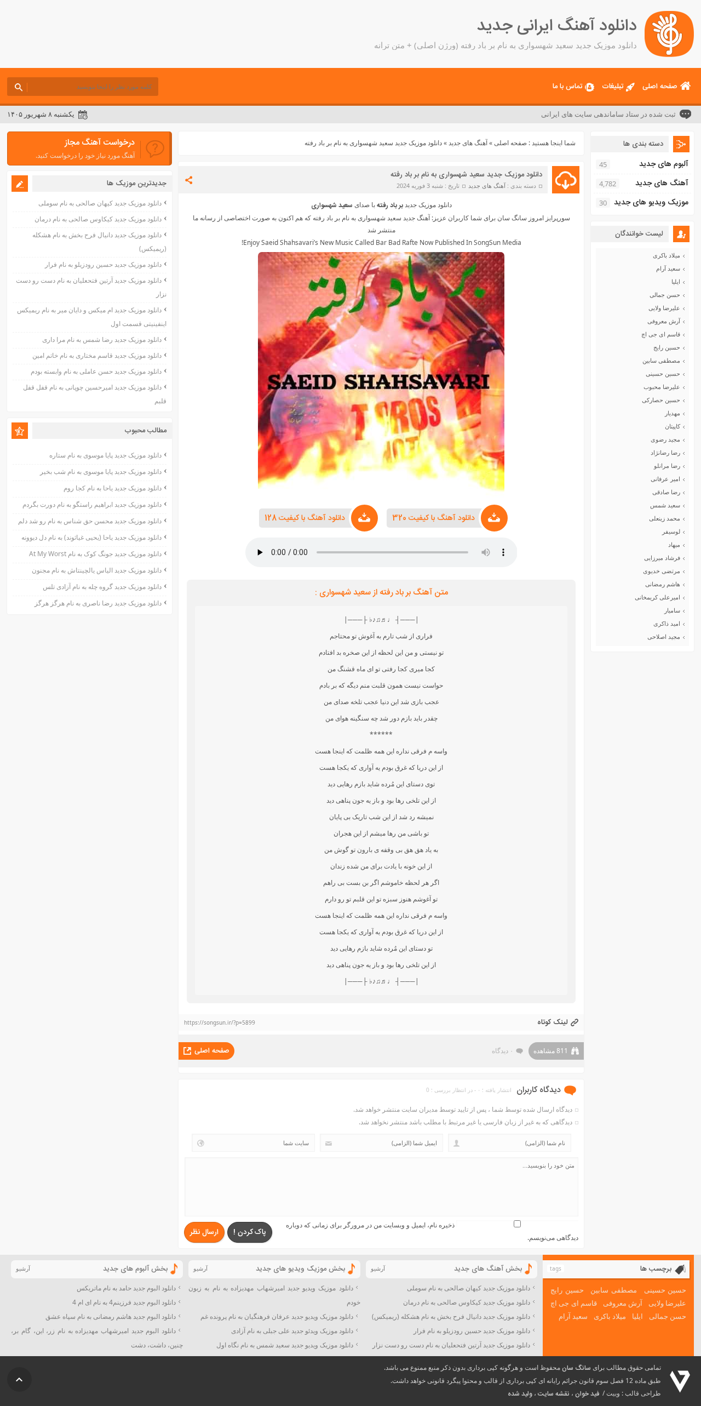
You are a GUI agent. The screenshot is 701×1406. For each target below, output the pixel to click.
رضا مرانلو (667, 465)
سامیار (672, 610)
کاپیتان (672, 426)
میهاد (674, 544)
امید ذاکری (666, 623)
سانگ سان (576, 1368)
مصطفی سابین (661, 360)
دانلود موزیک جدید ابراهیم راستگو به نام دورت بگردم (92, 504)
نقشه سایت (554, 1393)
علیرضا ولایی (664, 308)
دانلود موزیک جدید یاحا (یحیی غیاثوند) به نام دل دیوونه (91, 537)
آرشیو (378, 1268)
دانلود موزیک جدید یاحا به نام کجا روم (113, 488)
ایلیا (675, 281)
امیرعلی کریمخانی (657, 597)
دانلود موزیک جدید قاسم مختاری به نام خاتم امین (97, 355)
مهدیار (672, 413)
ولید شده (520, 1393)
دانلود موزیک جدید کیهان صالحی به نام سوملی (100, 203)
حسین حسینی (663, 373)
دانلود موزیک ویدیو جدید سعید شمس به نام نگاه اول (284, 1345)
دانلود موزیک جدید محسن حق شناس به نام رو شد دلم (90, 520)
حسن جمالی (665, 295)
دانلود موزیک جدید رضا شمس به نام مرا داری (102, 339)
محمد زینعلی (664, 518)
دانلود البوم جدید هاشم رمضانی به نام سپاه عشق (110, 1316)
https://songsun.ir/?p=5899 (219, 1022)
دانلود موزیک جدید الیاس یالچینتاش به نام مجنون (97, 570)
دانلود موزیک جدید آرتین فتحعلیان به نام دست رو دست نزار (451, 1345)
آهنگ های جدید (468, 142)
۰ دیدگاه (502, 1050)
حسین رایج (666, 347)
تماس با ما (567, 87)
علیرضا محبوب (661, 387)
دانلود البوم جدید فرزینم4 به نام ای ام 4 (124, 1302)
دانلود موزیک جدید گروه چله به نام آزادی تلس (102, 586)
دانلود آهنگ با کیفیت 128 (305, 518)
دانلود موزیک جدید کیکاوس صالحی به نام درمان (98, 219)
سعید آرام (668, 268)
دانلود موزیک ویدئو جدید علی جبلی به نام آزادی (292, 1330)
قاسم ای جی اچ (660, 334)
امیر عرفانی (665, 479)
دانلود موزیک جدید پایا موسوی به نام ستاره (105, 455)
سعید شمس (665, 505)
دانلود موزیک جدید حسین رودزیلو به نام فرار (103, 264)
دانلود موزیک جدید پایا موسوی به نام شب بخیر (101, 471)
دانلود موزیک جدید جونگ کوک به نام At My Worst (95, 553)
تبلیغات (612, 87)
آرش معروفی (663, 321)
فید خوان (587, 1393)
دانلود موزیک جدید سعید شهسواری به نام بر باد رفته (466, 175)
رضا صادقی (666, 492)
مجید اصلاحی (663, 636)
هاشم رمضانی (662, 584)
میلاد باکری (666, 255)
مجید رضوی (665, 439)
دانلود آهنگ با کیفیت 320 (433, 518)
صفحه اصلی (659, 87)
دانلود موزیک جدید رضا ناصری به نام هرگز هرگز (98, 603)
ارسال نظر (204, 1232)
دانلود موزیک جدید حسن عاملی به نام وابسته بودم (96, 371)
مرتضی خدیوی (661, 571)
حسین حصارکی (661, 400)
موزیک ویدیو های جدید (651, 202)
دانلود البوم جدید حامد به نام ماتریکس (126, 1288)
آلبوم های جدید (663, 164)
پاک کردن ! (249, 1232)
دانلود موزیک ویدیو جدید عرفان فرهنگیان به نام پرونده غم (276, 1316)
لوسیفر (671, 531)
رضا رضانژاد (665, 452)
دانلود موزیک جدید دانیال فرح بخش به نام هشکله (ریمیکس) (451, 1316)
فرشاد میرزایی (662, 558)
